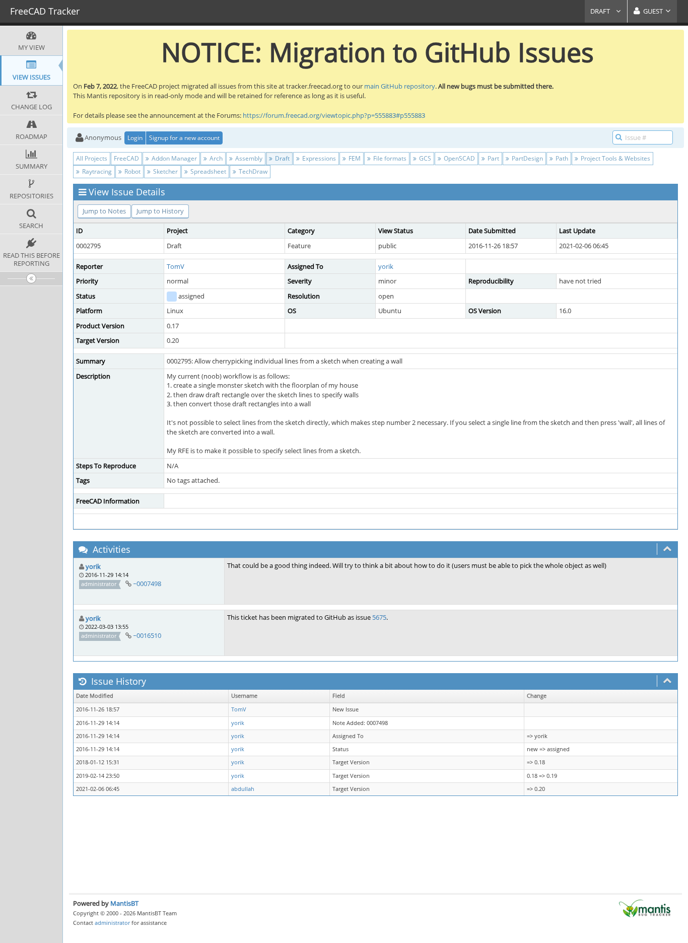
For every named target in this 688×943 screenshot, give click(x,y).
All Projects (91, 158)
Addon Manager (173, 158)
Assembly (248, 158)
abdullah (242, 788)
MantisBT (124, 903)
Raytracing (96, 171)
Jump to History (160, 210)
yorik (385, 266)
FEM (354, 158)
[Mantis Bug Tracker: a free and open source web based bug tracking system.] (644, 907)
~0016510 (147, 635)
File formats (389, 158)
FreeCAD (126, 158)
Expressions (318, 158)
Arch (215, 158)
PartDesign (526, 158)
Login (135, 137)
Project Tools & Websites (614, 158)
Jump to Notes (104, 210)
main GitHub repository (399, 86)
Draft (601, 11)
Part (492, 158)
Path (561, 158)
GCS (424, 158)
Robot (132, 171)
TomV (175, 266)
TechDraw (252, 171)
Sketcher (165, 171)
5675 (379, 617)
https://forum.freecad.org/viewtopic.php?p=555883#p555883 (334, 115)
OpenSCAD (458, 158)
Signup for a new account (184, 137)
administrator (112, 922)
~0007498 (147, 583)
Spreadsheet (207, 171)
